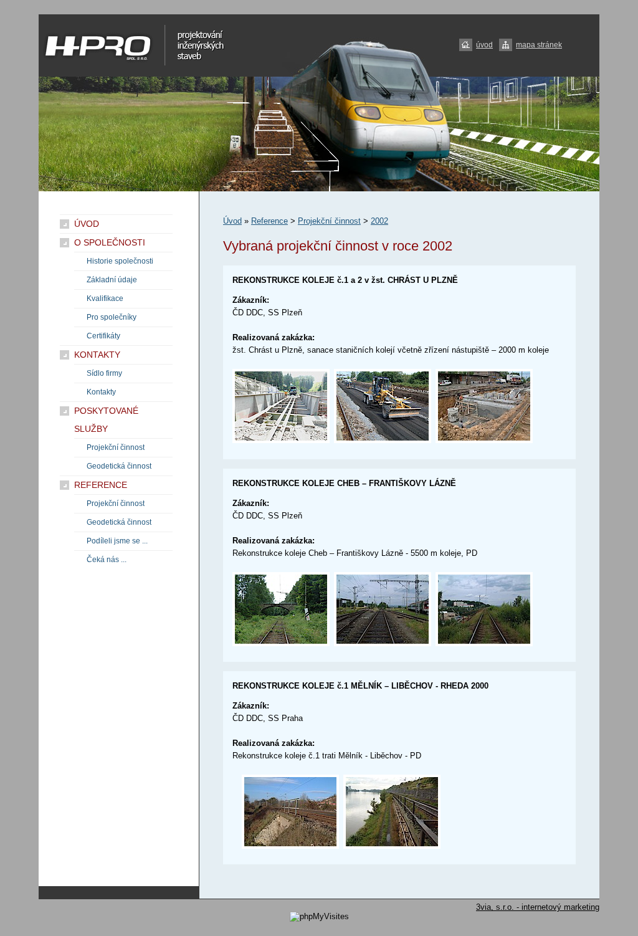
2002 (379, 221)
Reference (269, 221)
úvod (484, 45)
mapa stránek (539, 45)
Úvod (232, 221)
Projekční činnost (329, 221)
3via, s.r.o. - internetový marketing (537, 907)
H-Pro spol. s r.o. (108, 34)
